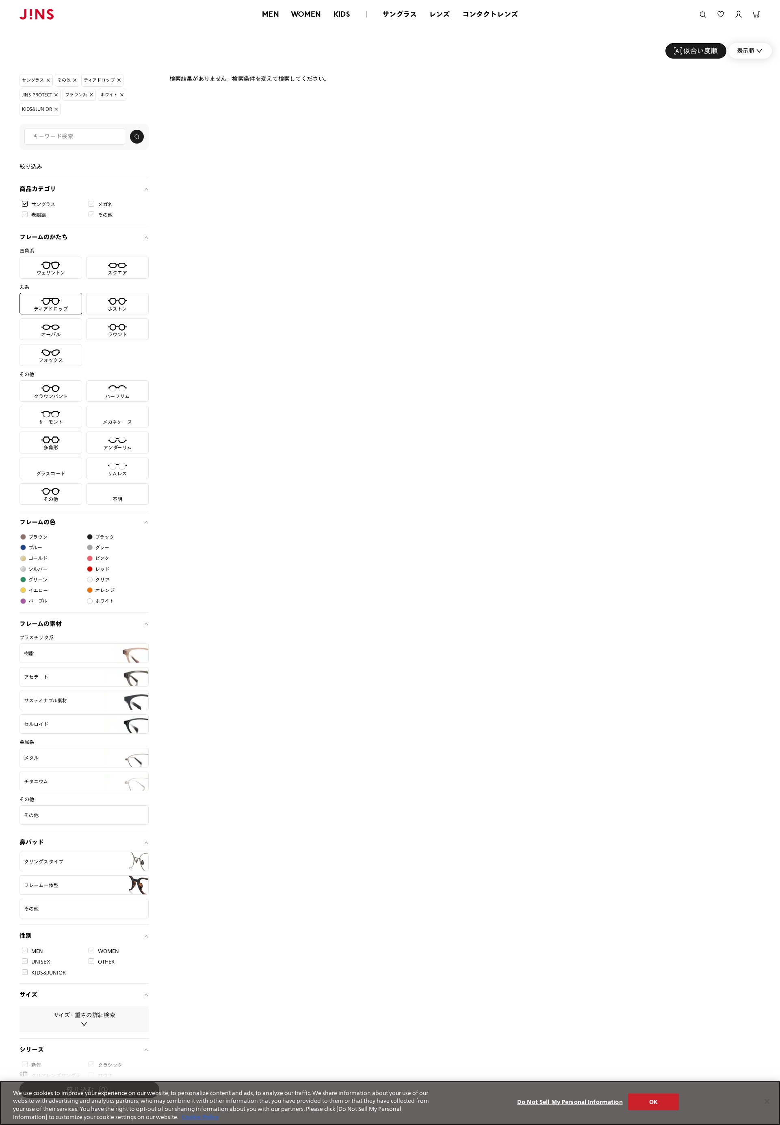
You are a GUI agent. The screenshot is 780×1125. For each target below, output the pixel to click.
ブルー (35, 547)
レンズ (439, 14)
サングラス (399, 14)
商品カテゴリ (38, 189)
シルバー (38, 569)
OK (653, 1102)
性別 (26, 936)
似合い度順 (700, 50)
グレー (102, 547)
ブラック (105, 536)
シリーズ (32, 1050)
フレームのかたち (44, 237)
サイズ (28, 995)
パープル (38, 600)
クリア (102, 579)
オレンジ (105, 590)
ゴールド (38, 558)
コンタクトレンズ (490, 14)
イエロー (38, 590)
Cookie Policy (200, 1116)
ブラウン (38, 536)
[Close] (767, 1101)
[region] (390, 1103)
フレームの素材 (41, 624)
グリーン (38, 579)
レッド (102, 569)
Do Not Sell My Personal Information (570, 1102)
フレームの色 (38, 522)
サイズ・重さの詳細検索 (84, 1015)
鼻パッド (32, 842)
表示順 (745, 51)
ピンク (102, 558)
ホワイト (105, 600)
